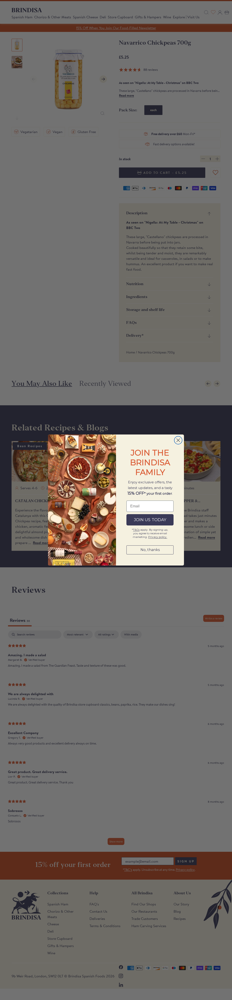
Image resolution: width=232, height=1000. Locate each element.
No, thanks (150, 550)
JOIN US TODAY (150, 519)
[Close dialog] (178, 440)
